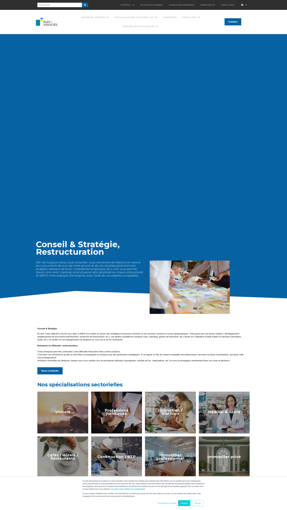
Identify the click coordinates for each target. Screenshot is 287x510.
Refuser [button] (198, 503)
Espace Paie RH (207, 5)
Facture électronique (151, 5)
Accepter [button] (184, 503)
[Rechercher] (85, 5)
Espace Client (228, 5)
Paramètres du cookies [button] (167, 503)
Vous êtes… (125, 5)
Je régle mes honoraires (181, 5)
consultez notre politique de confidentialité (128, 489)
